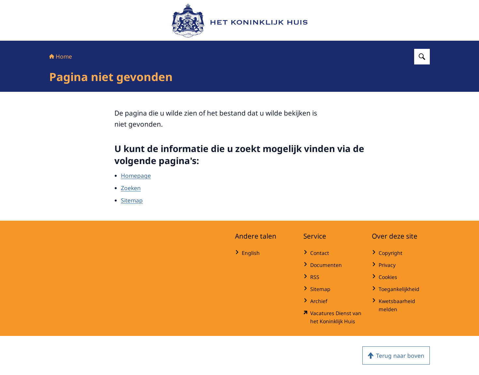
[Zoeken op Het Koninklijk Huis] (422, 56)
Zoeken (131, 188)
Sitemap (132, 200)
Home (64, 56)
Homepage (136, 175)
